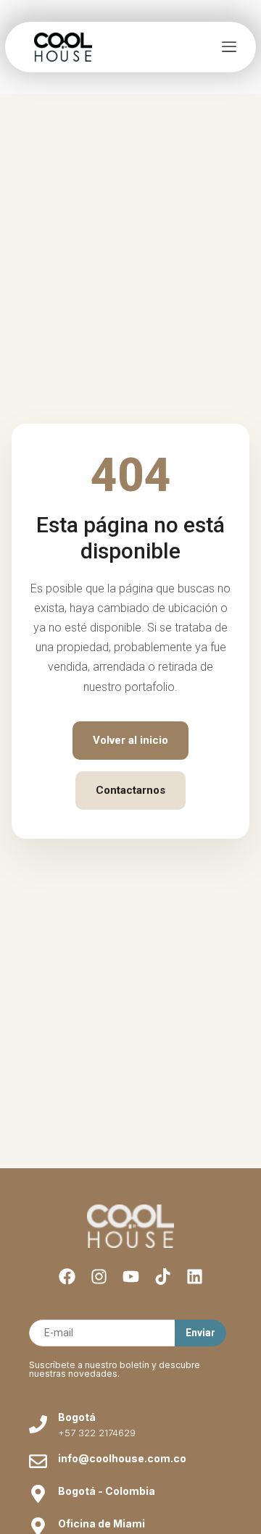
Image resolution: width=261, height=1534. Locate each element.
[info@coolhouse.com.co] (38, 1461)
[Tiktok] (163, 1276)
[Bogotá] (38, 1424)
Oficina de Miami (101, 1523)
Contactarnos (130, 790)
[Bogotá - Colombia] (38, 1494)
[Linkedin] (195, 1276)
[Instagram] (99, 1276)
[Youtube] (131, 1276)
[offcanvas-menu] (229, 47)
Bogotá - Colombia (106, 1491)
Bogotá (77, 1417)
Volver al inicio (130, 740)
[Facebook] (67, 1276)
